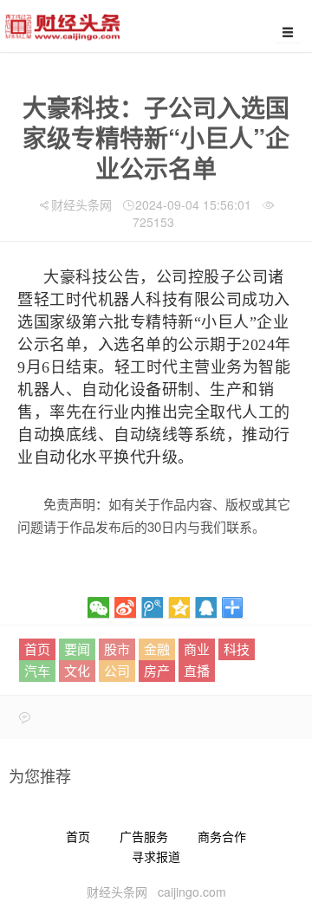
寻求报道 (156, 856)
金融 (157, 648)
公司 (117, 670)
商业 (197, 648)
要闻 (77, 648)
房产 (157, 670)
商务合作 (222, 836)
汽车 (37, 670)
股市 (117, 648)
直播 (197, 670)
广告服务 (144, 836)
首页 (37, 648)
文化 (77, 670)
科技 (237, 648)
